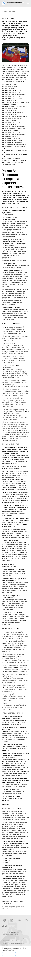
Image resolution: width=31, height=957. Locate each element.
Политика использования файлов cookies (13, 943)
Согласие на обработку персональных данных (14, 938)
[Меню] (27, 3)
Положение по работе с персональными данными (15, 941)
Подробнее (10, 950)
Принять (9, 954)
